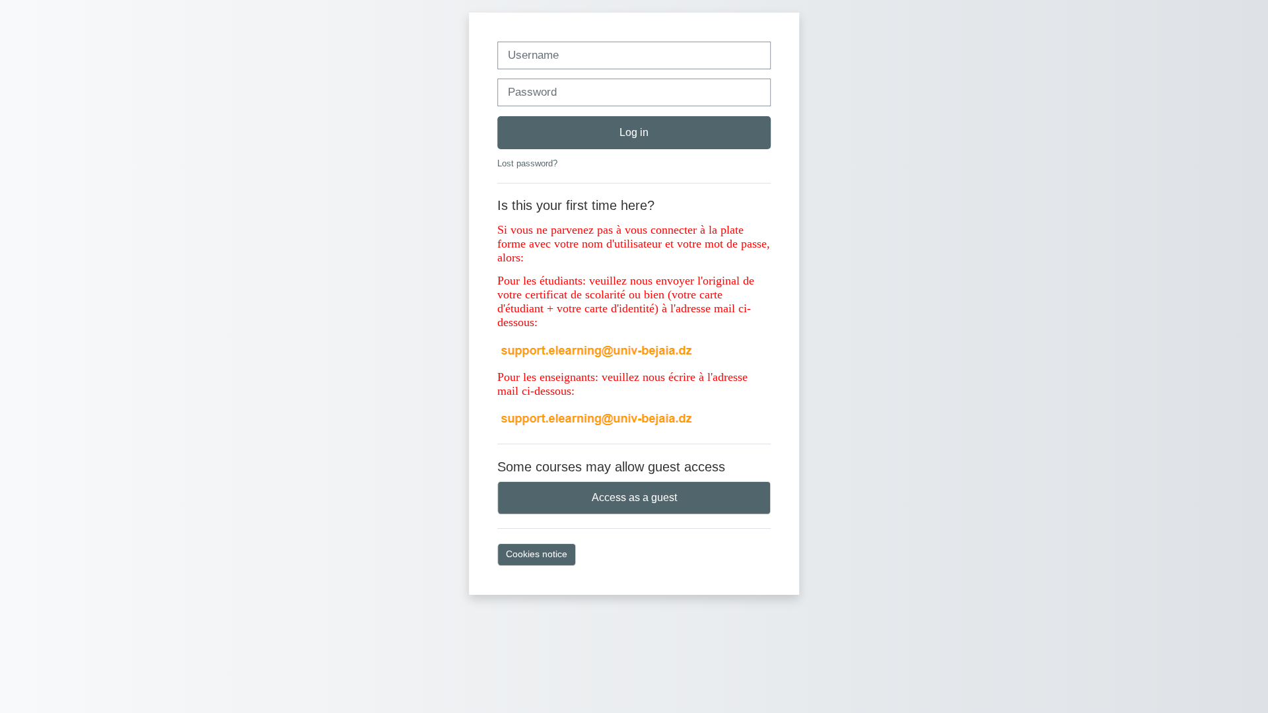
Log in (634, 132)
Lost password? (527, 163)
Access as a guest (634, 497)
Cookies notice (536, 554)
